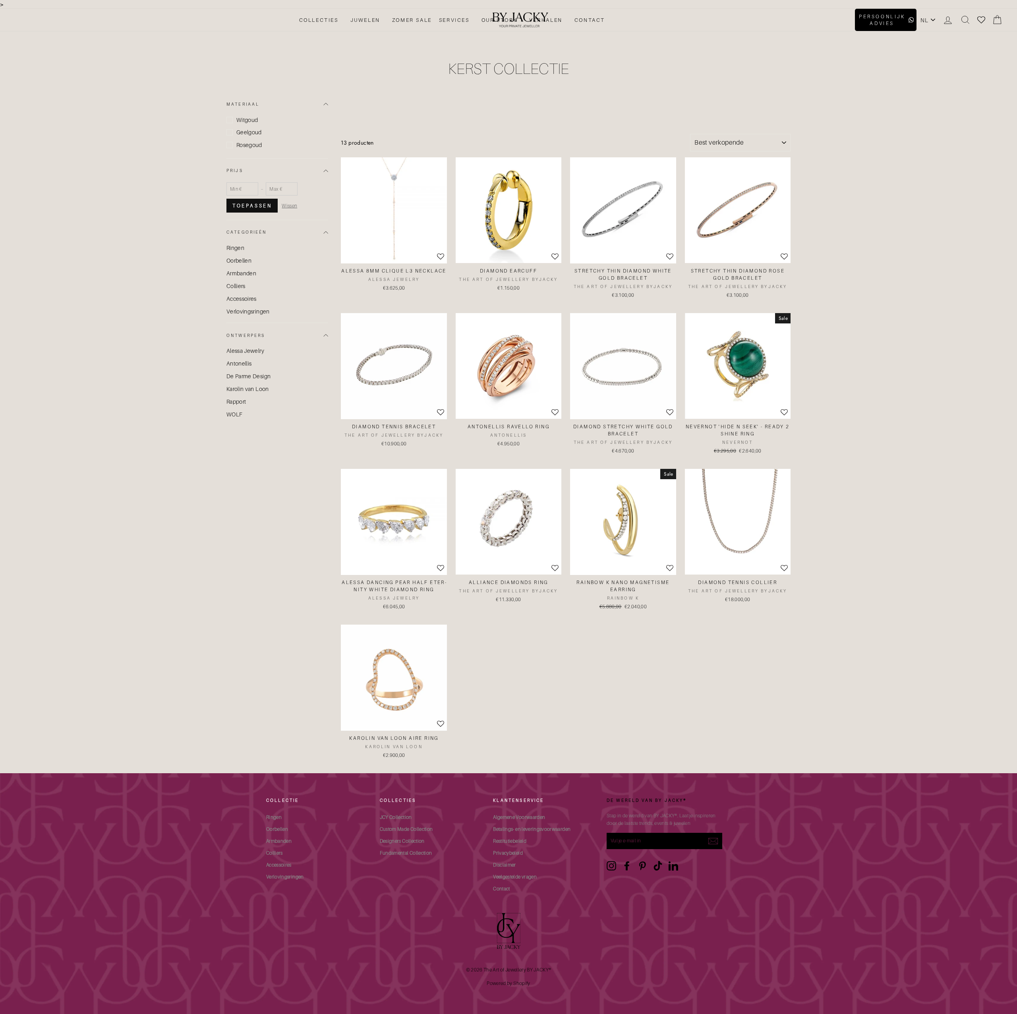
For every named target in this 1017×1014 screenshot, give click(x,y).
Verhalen (546, 20)
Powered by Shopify (508, 983)
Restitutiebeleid (509, 841)
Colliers (236, 286)
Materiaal (242, 104)
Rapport (236, 401)
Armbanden (241, 273)
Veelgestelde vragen (515, 877)
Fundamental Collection (406, 853)
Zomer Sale (412, 20)
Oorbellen (238, 260)
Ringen (235, 247)
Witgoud (247, 119)
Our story (499, 20)
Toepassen (252, 206)
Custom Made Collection (406, 829)
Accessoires (241, 298)
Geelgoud (249, 132)
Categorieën (246, 232)
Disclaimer (504, 865)
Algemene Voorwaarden (519, 817)
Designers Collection (402, 841)
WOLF (234, 414)
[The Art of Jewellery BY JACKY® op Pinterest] (642, 866)
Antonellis (239, 363)
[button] (669, 257)
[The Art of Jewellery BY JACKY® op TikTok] (658, 866)
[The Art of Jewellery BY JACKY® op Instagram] (611, 866)
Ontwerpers (245, 335)
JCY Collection (396, 817)
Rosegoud (249, 144)
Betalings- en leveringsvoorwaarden (531, 829)
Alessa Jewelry (245, 350)
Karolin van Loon (247, 388)
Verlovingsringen (248, 311)
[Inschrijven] (713, 841)
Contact (589, 20)
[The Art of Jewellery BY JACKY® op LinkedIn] (673, 866)
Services (454, 20)
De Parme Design (248, 376)
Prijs (234, 170)
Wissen (289, 206)
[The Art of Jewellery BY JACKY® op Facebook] (627, 866)
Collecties (318, 20)
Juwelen (365, 20)
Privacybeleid (508, 853)
